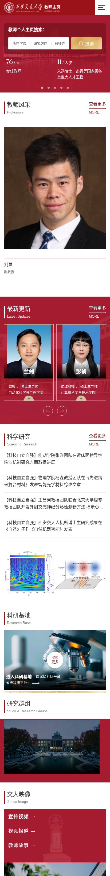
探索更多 (55, 660)
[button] (48, 411)
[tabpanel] (29, 66)
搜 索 (89, 44)
